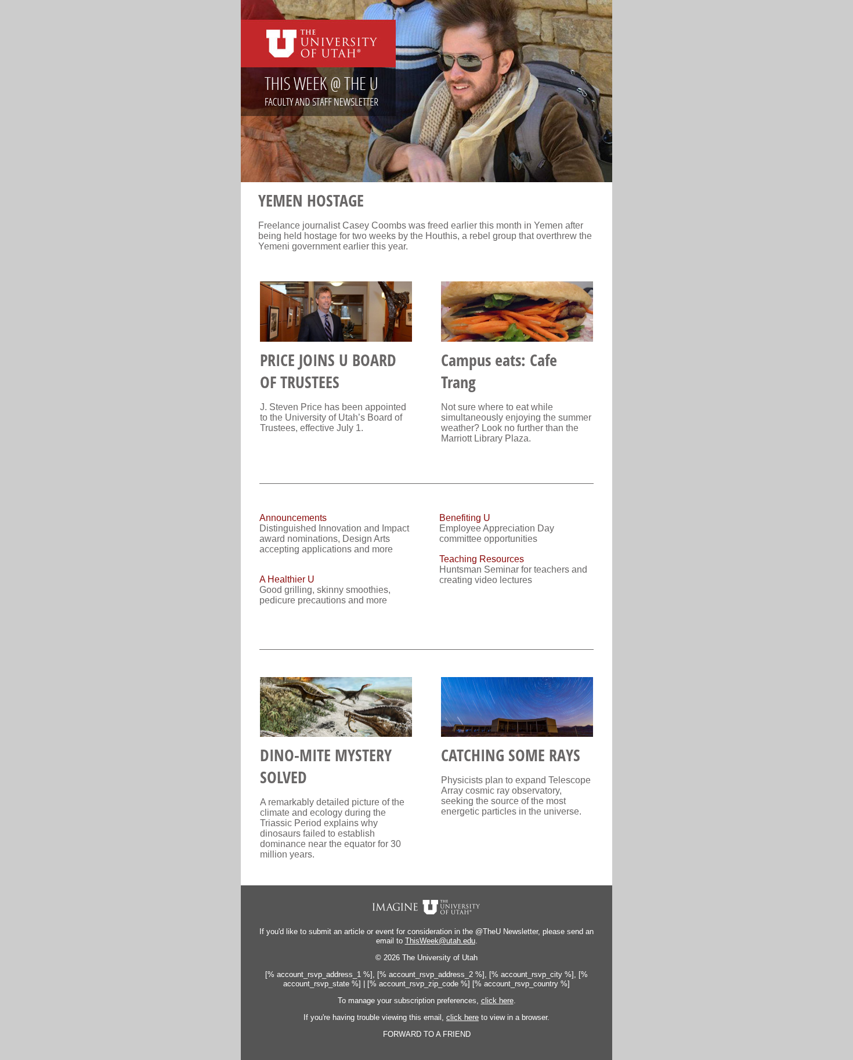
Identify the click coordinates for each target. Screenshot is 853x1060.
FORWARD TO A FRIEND (427, 1034)
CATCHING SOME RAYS (510, 755)
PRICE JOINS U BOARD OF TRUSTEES (328, 371)
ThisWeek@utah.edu (440, 940)
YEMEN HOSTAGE (311, 200)
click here (497, 1000)
